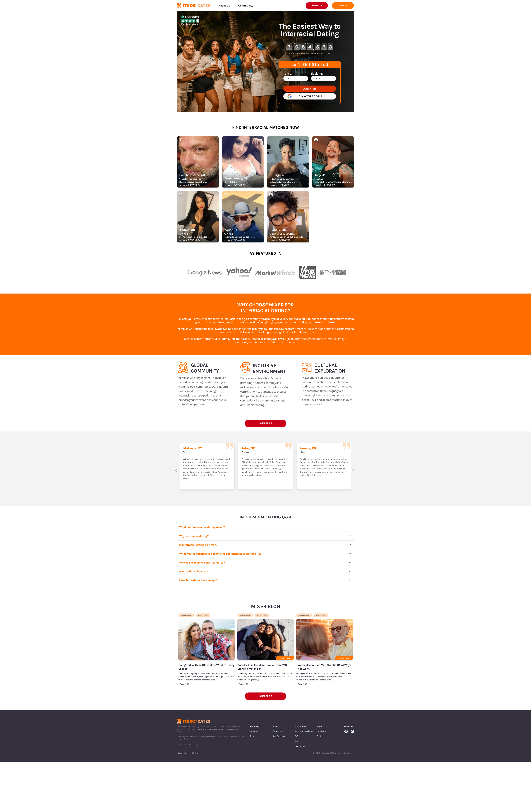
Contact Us (321, 736)
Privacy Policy (278, 731)
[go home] (193, 5)
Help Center (322, 731)
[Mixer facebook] (347, 732)
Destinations (300, 746)
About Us (254, 731)
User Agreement (279, 736)
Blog (252, 736)
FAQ (296, 736)
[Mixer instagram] (352, 732)
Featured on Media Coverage (189, 753)
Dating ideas (202, 615)
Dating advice (186, 615)
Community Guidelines (304, 731)
